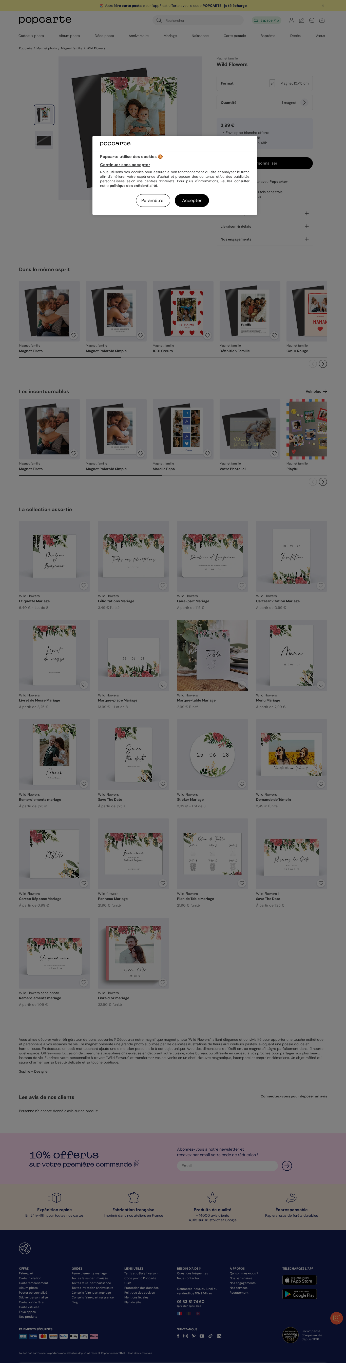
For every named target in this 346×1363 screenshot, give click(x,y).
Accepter (192, 200)
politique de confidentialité (133, 185)
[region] (174, 175)
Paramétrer (153, 200)
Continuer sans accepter (125, 164)
